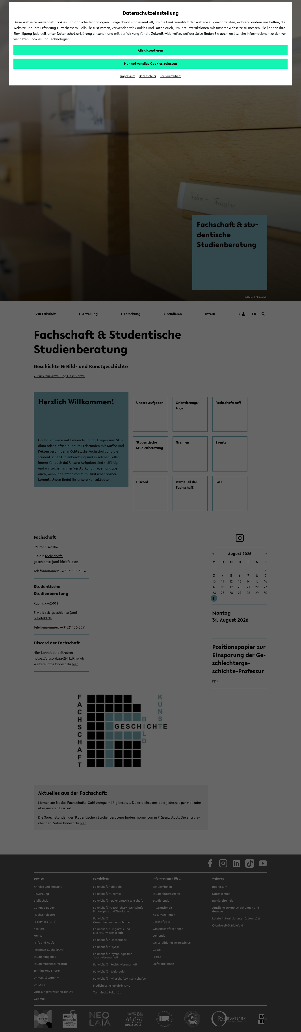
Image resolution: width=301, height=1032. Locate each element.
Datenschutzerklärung (74, 33)
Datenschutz (147, 76)
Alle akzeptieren (150, 50)
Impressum (127, 76)
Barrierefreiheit (170, 76)
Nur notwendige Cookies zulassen (150, 63)
